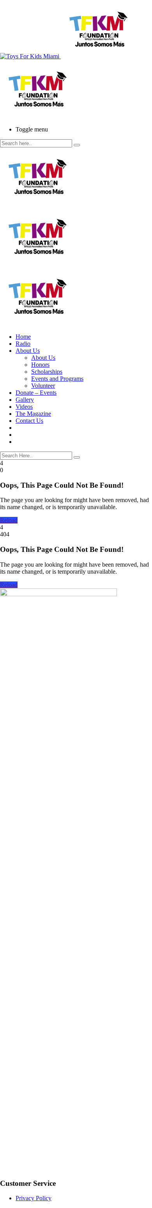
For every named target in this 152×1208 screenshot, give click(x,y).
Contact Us (29, 420)
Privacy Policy (33, 1198)
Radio (23, 343)
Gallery (25, 399)
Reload (9, 520)
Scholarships (46, 371)
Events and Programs (57, 378)
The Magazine (33, 413)
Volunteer (43, 385)
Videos (24, 406)
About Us (28, 350)
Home (23, 336)
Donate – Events (36, 392)
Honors (40, 364)
